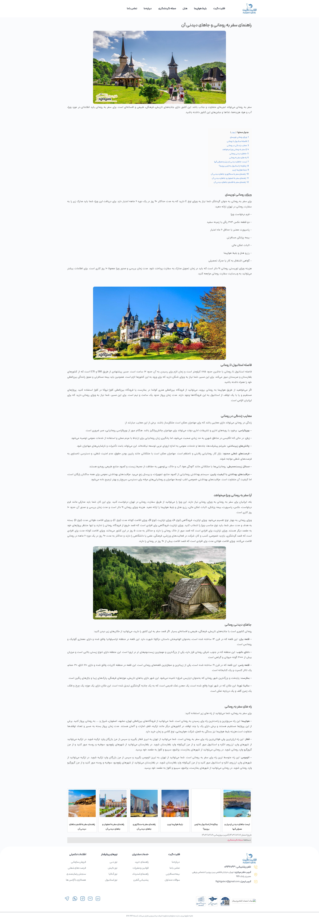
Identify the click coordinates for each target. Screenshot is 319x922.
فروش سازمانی (78, 862)
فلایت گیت (219, 8)
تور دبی (113, 862)
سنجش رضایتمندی (76, 874)
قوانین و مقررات (141, 868)
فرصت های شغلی (77, 868)
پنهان (233, 132)
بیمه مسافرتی (173, 874)
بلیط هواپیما (200, 8)
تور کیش (112, 868)
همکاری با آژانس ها (76, 880)
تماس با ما (132, 8)
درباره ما (148, 8)
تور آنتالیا (113, 874)
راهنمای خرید (142, 862)
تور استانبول (111, 880)
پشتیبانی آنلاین (141, 880)
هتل (185, 8)
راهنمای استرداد (140, 874)
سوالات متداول (172, 880)
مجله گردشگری (167, 8)
